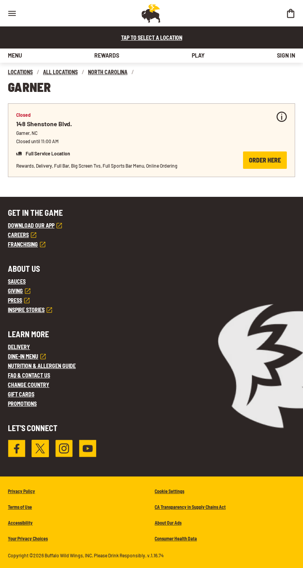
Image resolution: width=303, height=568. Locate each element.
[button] (151, 140)
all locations (60, 72)
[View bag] (290, 13)
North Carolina (107, 72)
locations (20, 72)
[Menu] (12, 13)
